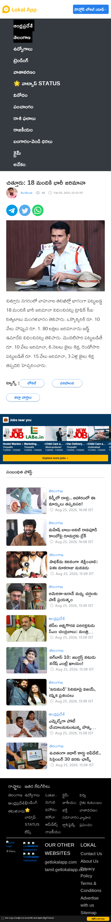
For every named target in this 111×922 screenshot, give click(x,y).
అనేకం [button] (19, 164)
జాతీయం (69, 802)
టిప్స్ (28, 832)
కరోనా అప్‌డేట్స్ (51, 820)
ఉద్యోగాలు (32, 795)
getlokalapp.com (61, 862)
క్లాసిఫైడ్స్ (68, 825)
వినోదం (51, 810)
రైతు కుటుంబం (91, 802)
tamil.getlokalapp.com (66, 869)
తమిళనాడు (16, 811)
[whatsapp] (38, 212)
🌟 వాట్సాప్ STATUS (32, 817)
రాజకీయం (53, 832)
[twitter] (25, 212)
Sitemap (89, 912)
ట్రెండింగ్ (31, 802)
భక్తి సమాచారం (70, 813)
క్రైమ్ (65, 795)
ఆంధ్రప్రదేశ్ (23, 25)
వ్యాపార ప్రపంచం (86, 821)
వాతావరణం (88, 810)
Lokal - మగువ (51, 798)
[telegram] (12, 212)
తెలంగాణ (21, 37)
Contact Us (91, 853)
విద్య (83, 795)
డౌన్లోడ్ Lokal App (98, 919)
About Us (89, 861)
